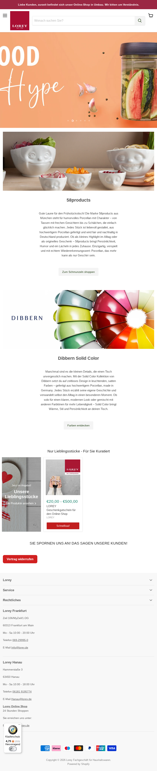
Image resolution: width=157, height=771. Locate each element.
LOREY (50, 517)
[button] (10, 80)
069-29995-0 (20, 640)
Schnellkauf (63, 525)
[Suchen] (140, 20)
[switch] (13, 748)
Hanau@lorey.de (21, 699)
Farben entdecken (78, 425)
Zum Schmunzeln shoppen (78, 271)
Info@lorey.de (19, 647)
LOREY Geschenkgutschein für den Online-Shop (61, 509)
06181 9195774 (22, 691)
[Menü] (19, 725)
